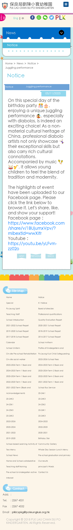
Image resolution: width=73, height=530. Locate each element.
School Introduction (15, 320)
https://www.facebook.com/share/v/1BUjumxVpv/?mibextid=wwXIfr (36, 228)
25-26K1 (42, 410)
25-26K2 (9, 416)
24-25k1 (9, 404)
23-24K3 (42, 399)
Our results (43, 461)
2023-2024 (10, 427)
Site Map (18, 291)
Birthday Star (44, 438)
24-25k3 (9, 410)
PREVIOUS (35, 256)
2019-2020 (10, 438)
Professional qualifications (50, 314)
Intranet (9, 478)
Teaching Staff (12, 314)
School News (12, 455)
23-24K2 (9, 399)
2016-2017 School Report (49, 337)
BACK (51, 256)
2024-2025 (42, 421)
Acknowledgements (15, 393)
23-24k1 (41, 393)
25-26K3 (42, 416)
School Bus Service (46, 387)
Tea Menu (11, 449)
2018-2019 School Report (49, 331)
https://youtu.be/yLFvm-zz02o (32, 246)
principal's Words (46, 466)
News (20, 63)
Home (9, 63)
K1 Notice (42, 303)
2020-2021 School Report (49, 325)
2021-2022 (10, 432)
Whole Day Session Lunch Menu (53, 449)
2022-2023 (42, 427)
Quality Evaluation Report (50, 320)
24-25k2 (41, 404)
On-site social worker (15, 359)
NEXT (21, 256)
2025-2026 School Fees (48, 359)
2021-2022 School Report (17, 325)
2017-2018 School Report (17, 337)
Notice (12, 45)
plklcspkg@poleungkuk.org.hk (31, 512)
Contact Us (43, 472)
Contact (18, 489)
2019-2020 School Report (17, 331)
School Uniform (13, 348)
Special (9, 303)
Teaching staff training (16, 466)
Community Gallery (47, 444)
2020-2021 (42, 432)
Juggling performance (19, 67)
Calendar (10, 342)
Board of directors (46, 308)
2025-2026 (10, 421)
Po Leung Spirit (13, 308)
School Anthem (45, 342)
